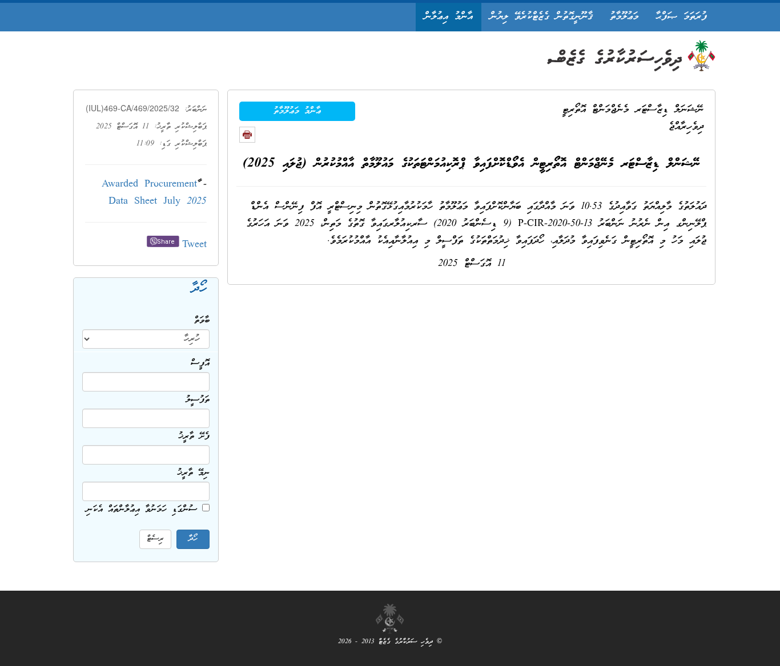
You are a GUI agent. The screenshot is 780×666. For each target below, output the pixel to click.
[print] (247, 135)
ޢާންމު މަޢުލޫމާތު (297, 111)
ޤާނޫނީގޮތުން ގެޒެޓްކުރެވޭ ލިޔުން (541, 17)
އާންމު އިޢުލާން (448, 17)
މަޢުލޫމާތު (624, 17)
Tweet (194, 245)
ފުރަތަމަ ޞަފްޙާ (681, 17)
